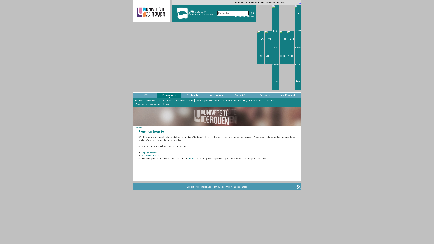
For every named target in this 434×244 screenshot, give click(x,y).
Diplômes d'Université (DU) (234, 100)
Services (265, 95)
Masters (170, 100)
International (241, 2)
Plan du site (218, 187)
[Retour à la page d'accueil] (206, 13)
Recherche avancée (244, 17)
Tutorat (166, 104)
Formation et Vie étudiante (272, 2)
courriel (191, 158)
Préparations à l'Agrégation (148, 104)
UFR (145, 95)
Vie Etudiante (288, 95)
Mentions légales (203, 187)
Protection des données (236, 187)
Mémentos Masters (184, 100)
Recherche (254, 2)
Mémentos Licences (155, 100)
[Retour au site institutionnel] (151, 12)
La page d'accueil (149, 152)
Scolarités (240, 95)
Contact (190, 187)
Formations (169, 95)
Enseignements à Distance (261, 100)
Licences (139, 100)
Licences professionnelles (208, 100)
